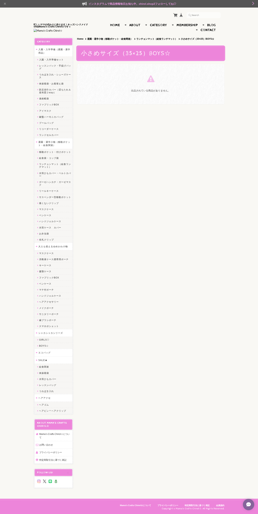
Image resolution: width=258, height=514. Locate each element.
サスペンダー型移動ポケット (55, 197)
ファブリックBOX (49, 104)
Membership (187, 25)
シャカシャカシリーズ (50, 333)
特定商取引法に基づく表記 (52, 460)
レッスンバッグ (47, 385)
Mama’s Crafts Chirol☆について (54, 436)
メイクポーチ (46, 308)
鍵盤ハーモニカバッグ (51, 117)
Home (115, 25)
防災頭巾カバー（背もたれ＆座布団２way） (55, 91)
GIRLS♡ (44, 340)
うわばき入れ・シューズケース (55, 76)
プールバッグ (46, 123)
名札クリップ (46, 239)
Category (158, 25)
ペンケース (45, 215)
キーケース (45, 265)
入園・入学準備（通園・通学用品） (54, 51)
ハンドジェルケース (50, 221)
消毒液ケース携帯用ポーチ (54, 259)
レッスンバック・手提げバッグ (55, 67)
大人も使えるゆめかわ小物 (53, 246)
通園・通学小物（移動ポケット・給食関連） (110, 39)
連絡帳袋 (44, 98)
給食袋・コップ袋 (49, 158)
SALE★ (42, 360)
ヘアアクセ (44, 398)
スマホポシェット (49, 326)
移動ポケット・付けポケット (55, 152)
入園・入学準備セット (51, 59)
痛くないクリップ (49, 203)
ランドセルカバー (49, 135)
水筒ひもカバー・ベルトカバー (55, 174)
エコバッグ (44, 352)
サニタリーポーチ (49, 314)
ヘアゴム (44, 404)
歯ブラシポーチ (47, 320)
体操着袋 (44, 373)
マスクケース (46, 209)
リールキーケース (49, 191)
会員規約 (220, 505)
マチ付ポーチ (46, 289)
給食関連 (44, 367)
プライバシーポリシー (50, 452)
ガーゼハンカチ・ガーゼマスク (55, 183)
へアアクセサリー (49, 302)
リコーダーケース (49, 129)
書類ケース (45, 271)
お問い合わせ (46, 445)
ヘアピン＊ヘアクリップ (52, 411)
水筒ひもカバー (47, 379)
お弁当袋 (44, 233)
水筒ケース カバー (50, 227)
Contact (208, 30)
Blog (211, 25)
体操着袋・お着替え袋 (51, 83)
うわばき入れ (46, 391)
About (135, 25)
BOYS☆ (44, 346)
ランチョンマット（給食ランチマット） (156, 39)
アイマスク (45, 111)
